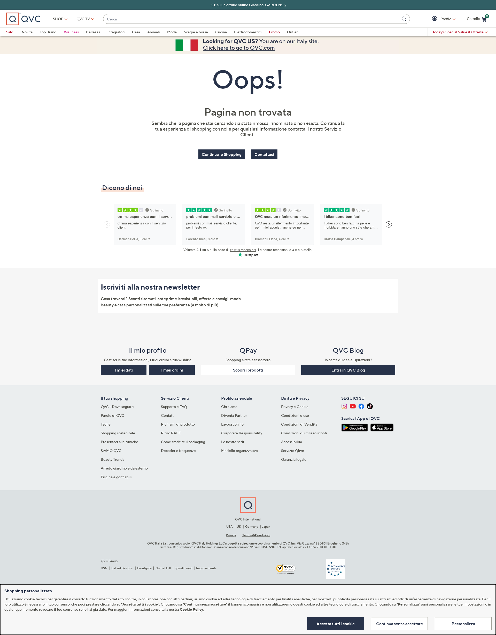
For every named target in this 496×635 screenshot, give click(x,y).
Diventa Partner (234, 415)
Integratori (116, 32)
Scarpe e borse (196, 32)
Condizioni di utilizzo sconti (304, 433)
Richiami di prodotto (178, 424)
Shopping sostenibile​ (118, 433)
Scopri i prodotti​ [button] (248, 370)
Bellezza (93, 32)
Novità (27, 32)
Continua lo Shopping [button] (222, 154)
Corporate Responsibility (241, 433)
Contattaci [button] (264, 154)
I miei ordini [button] (172, 370)
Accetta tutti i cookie (335, 623)
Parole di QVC (112, 415)
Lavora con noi (233, 424)
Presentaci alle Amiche (119, 442)
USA (229, 526)
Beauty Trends (112, 459)
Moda (172, 32)
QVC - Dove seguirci (117, 406)
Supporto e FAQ (174, 406)
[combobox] (251, 19)
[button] (435, 19)
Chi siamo (229, 406)
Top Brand (48, 32)
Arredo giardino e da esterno (124, 468)
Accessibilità (291, 442)
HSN (104, 568)
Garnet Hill (163, 568)
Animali (153, 32)
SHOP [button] (58, 19)
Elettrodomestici (248, 32)
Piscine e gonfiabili (116, 477)
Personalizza (463, 623)
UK (239, 526)
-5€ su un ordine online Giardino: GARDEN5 (246, 5)
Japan (266, 526)
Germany (251, 526)
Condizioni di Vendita (299, 424)
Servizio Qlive (292, 450)
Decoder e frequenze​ (178, 450)
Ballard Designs (122, 568)
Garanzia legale (293, 459)
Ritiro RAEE (171, 433)
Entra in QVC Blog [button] (348, 370)
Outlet (292, 32)
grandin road (183, 568)
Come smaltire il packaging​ (183, 442)
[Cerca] (405, 19)
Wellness (71, 32)
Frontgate (144, 568)
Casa (136, 32)
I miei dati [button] (124, 370)
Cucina (221, 32)
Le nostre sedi (232, 442)
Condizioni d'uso (295, 415)
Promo (274, 32)
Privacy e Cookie (294, 406)
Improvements (206, 568)
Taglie (106, 424)
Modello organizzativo (239, 450)
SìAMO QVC (111, 450)
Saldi (10, 32)
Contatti (168, 415)
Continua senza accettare (399, 623)
